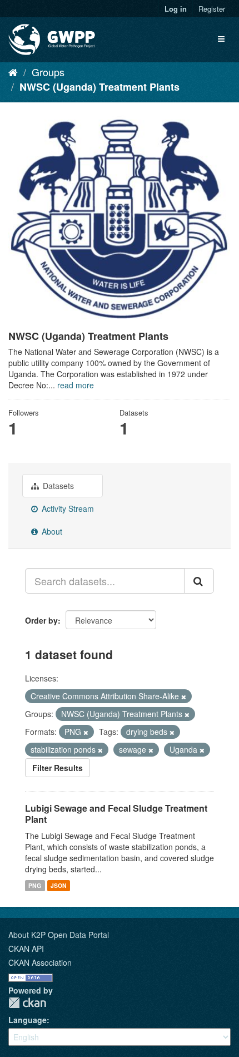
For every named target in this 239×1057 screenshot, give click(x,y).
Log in (176, 8)
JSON (59, 885)
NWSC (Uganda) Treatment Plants (99, 87)
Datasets (57, 485)
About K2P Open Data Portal (58, 934)
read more (75, 385)
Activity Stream (66, 508)
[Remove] (183, 696)
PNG (34, 885)
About (50, 531)
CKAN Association (40, 962)
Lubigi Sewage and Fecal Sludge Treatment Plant (116, 814)
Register (211, 8)
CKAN (27, 1003)
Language (27, 1019)
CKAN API (26, 948)
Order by (41, 620)
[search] (199, 581)
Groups (48, 72)
